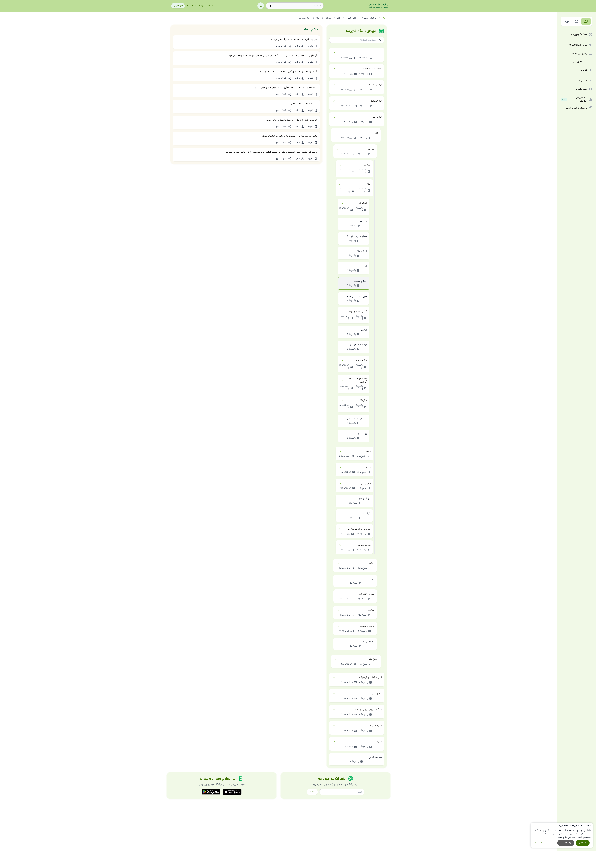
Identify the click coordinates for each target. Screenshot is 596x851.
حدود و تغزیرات (366, 594)
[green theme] (586, 21)
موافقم (582, 843)
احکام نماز (362, 203)
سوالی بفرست (580, 81)
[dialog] (562, 835)
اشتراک (312, 792)
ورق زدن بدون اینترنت (574, 99)
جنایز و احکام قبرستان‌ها (359, 529)
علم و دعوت (376, 693)
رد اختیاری (566, 843)
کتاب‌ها (583, 70)
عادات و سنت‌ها (367, 626)
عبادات (371, 149)
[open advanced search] (270, 6)
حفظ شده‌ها (581, 89)
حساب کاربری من (579, 34)
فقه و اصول (376, 117)
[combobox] (297, 5)
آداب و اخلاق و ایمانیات (370, 677)
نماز (369, 184)
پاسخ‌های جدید (579, 53)
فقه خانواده (376, 101)
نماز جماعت (361, 360)
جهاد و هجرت (364, 545)
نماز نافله (363, 400)
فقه (376, 133)
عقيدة (379, 53)
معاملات (370, 563)
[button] (312, 46)
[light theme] (576, 21)
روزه (368, 467)
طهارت (367, 165)
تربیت (379, 741)
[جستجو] (260, 5)
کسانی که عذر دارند (358, 311)
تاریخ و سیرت (375, 725)
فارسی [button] (176, 6)
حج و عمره (365, 483)
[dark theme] (567, 21)
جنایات (371, 610)
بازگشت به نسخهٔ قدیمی (576, 108)
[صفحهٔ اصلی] (383, 18)
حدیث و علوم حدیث (372, 68)
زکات (368, 451)
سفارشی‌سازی (539, 842)
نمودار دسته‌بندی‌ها (578, 45)
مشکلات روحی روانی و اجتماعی (367, 709)
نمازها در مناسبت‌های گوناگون (357, 380)
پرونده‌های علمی (579, 62)
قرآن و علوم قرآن (374, 85)
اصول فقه (373, 659)
